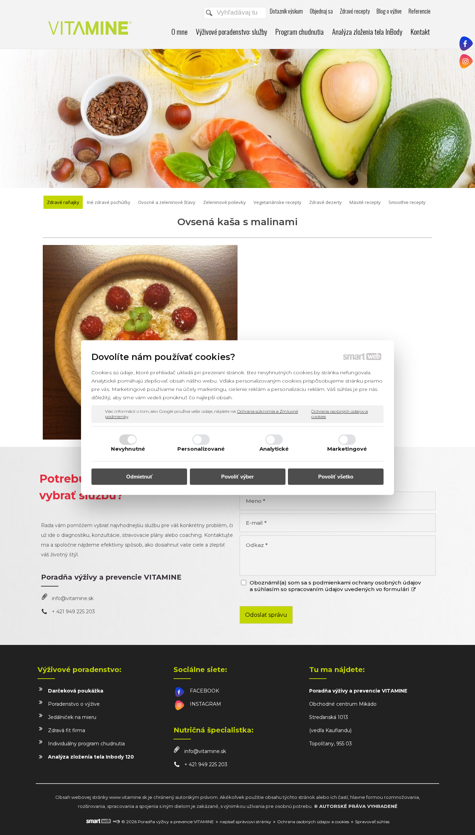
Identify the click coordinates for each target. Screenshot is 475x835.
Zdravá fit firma (66, 730)
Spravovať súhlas (372, 821)
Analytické (274, 448)
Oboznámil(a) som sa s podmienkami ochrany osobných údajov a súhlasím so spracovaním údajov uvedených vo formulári (335, 585)
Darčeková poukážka (75, 691)
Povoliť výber (237, 477)
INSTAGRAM (205, 704)
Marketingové (347, 448)
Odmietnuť (139, 477)
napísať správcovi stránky (245, 821)
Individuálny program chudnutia (86, 743)
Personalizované (201, 448)
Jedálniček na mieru (72, 717)
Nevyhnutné (128, 448)
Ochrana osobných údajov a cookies (339, 414)
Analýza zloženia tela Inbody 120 (91, 757)
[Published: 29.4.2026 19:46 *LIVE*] (116, 821)
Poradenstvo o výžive (74, 704)
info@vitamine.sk (73, 598)
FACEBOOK (204, 691)
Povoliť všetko (335, 477)
